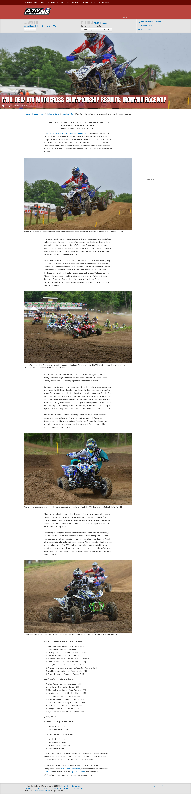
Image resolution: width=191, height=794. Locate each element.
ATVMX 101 (146, 29)
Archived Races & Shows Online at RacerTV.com (41, 26)
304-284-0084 (65, 786)
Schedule (28, 2)
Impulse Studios (161, 786)
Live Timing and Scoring (151, 22)
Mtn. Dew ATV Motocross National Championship (68, 133)
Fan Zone (45, 2)
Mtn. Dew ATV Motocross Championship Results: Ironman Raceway (103, 114)
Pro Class (84, 2)
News (36, 2)
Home (27, 114)
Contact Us (76, 786)
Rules (67, 2)
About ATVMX (105, 2)
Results (75, 2)
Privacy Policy (28, 788)
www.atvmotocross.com (70, 768)
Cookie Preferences (42, 788)
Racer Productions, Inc (42, 791)
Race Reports (67, 114)
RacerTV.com (146, 25)
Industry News (38, 114)
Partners (93, 2)
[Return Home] (37, 14)
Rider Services (57, 2)
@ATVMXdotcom (79, 772)
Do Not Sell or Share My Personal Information (67, 788)
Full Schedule (106, 30)
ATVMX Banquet (100, 23)
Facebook (48, 772)
